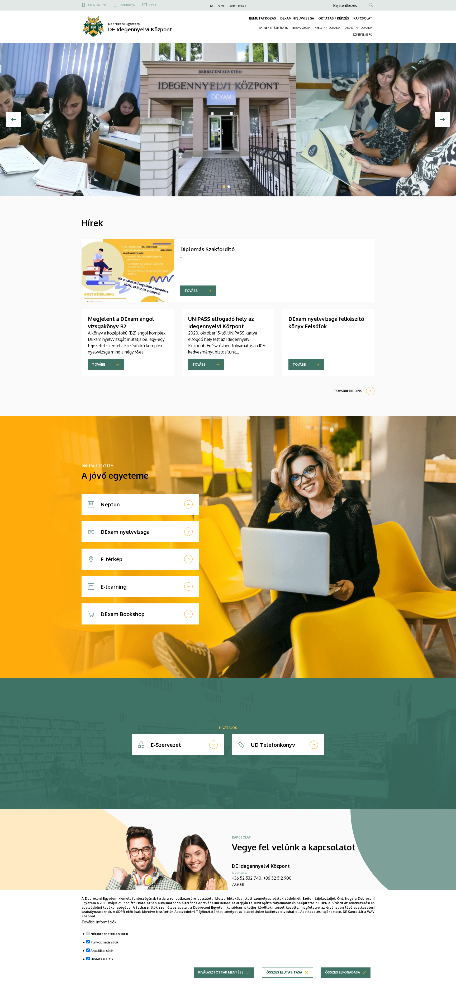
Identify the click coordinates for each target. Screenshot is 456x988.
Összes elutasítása (284, 972)
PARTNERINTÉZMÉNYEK (273, 27)
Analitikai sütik (102, 951)
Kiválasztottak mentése (220, 972)
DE (211, 5)
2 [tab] (228, 186)
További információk (99, 922)
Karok (221, 5)
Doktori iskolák (237, 5)
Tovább (191, 291)
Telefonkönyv (127, 4)
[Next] (442, 119)
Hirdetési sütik (102, 959)
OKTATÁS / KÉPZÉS (333, 18)
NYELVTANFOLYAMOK (327, 27)
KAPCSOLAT (362, 18)
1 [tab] (224, 186)
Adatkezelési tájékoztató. (321, 912)
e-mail (152, 4)
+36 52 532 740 (97, 4)
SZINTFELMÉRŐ (362, 34)
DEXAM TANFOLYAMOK (358, 27)
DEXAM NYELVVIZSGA (297, 18)
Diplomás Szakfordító (207, 249)
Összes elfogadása (342, 972)
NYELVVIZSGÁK (301, 27)
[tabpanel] (228, 119)
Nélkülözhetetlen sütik (109, 934)
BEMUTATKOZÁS (262, 18)
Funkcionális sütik (104, 942)
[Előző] (13, 119)
